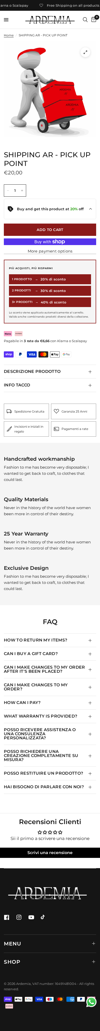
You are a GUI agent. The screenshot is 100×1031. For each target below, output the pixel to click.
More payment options (50, 251)
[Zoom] (85, 52)
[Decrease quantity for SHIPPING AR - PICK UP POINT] (8, 190)
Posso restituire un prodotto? (43, 773)
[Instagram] (21, 917)
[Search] (85, 20)
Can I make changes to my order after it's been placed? (44, 669)
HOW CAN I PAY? (22, 702)
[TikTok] (46, 917)
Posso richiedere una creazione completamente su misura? (41, 755)
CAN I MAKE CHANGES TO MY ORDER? (36, 686)
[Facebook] (9, 917)
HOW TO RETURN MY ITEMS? (35, 640)
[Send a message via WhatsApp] (91, 1002)
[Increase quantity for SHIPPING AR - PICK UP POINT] (22, 190)
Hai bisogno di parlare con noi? (44, 786)
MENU (12, 944)
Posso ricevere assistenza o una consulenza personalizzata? (40, 733)
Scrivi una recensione (50, 852)
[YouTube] (34, 917)
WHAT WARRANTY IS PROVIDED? (40, 716)
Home (9, 35)
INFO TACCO (17, 385)
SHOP (12, 962)
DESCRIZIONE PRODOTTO (32, 371)
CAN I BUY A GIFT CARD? (31, 653)
